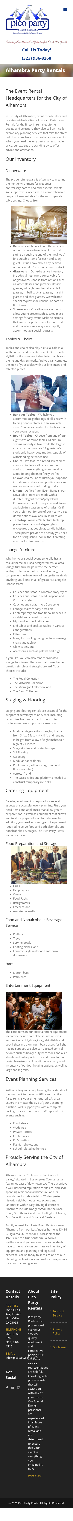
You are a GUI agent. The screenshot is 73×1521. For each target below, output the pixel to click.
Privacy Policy (57, 1331)
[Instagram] (18, 1387)
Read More (34, 1476)
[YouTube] (12, 1387)
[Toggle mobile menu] (65, 9)
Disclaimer (59, 1347)
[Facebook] (7, 1387)
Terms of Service (58, 1313)
